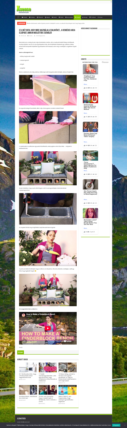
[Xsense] (28, 9)
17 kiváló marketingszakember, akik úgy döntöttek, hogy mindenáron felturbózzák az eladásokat (48, 377)
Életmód (41, 17)
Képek (48, 17)
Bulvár (55, 17)
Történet (93, 17)
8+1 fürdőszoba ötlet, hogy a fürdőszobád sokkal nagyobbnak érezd (27, 375)
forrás (20, 347)
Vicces (100, 17)
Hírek (62, 17)
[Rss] (111, 2)
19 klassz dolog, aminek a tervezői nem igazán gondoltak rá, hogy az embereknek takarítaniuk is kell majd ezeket (67, 377)
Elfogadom (116, 425)
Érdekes (33, 17)
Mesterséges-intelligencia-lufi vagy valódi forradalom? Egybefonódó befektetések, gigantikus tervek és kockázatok (56, 23)
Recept (85, 17)
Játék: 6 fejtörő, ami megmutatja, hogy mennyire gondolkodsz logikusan (66, 399)
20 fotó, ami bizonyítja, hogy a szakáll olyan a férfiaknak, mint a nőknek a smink (47, 399)
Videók (25, 17)
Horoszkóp (70, 17)
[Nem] (125, 425)
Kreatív (78, 17)
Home (18, 17)
